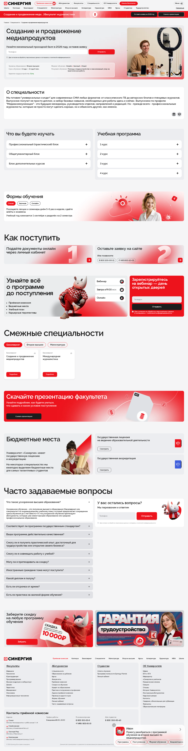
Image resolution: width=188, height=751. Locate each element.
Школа (181, 658)
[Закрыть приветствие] (114, 725)
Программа (123, 742)
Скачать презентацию (171, 14)
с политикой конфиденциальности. (59, 57)
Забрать (22, 641)
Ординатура (164, 658)
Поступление (139, 742)
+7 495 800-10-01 (126, 260)
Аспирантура (151, 658)
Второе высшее (35, 344)
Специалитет (100, 658)
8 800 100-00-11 (106, 260)
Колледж (75, 658)
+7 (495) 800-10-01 (83, 724)
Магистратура (57, 344)
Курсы (140, 658)
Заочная (22, 203)
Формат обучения (157, 742)
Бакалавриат (13, 344)
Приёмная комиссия (60, 658)
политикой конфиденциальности (159, 313)
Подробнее (13, 374)
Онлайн (35, 203)
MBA (174, 658)
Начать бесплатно (129, 3)
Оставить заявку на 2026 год (144, 14)
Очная (11, 203)
